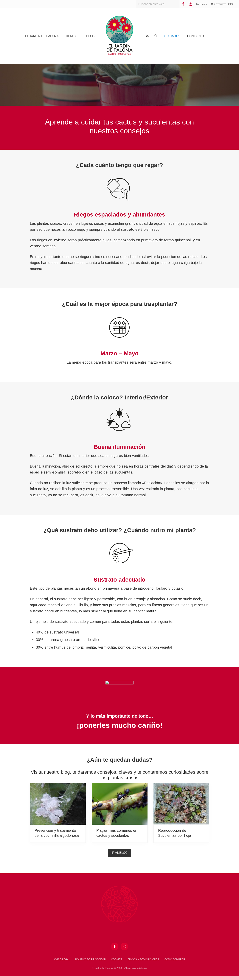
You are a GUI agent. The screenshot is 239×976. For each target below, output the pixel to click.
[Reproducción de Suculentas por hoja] (181, 804)
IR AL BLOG (119, 852)
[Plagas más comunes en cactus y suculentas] (120, 804)
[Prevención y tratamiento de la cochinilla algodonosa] (58, 804)
